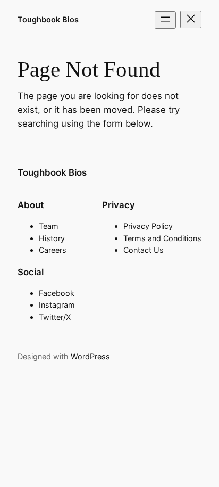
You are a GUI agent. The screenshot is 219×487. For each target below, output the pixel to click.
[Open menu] (165, 20)
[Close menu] (190, 19)
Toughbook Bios (48, 19)
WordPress (90, 356)
